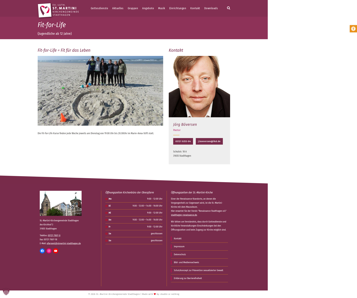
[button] (6, 292)
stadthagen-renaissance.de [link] (184, 214)
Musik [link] (161, 8)
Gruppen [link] (133, 8)
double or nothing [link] (170, 294)
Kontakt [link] (195, 8)
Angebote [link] (148, 8)
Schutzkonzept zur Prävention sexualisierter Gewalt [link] (198, 270)
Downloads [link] (211, 8)
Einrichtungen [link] (177, 8)
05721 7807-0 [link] (54, 235)
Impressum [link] (179, 246)
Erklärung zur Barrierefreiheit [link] (188, 278)
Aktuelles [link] (118, 8)
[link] (353, 28)
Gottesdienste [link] (99, 8)
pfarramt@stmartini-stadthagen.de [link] (64, 243)
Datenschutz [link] (180, 254)
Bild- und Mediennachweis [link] (186, 262)
